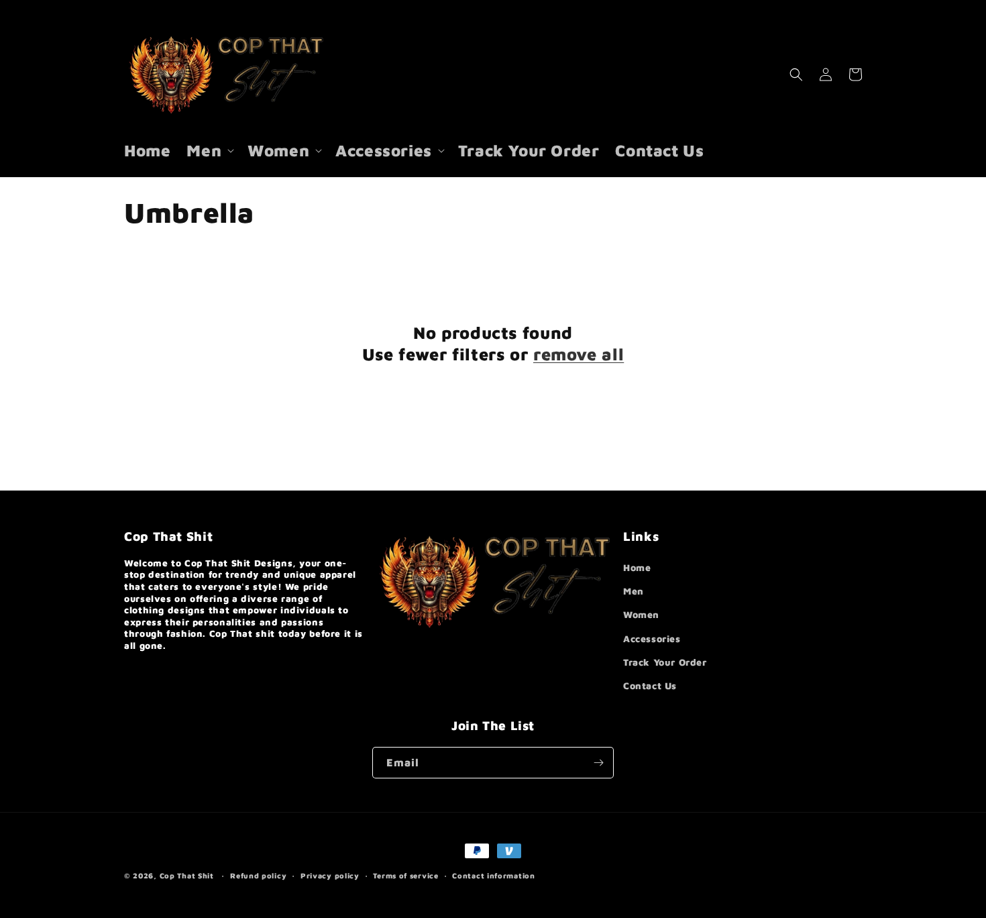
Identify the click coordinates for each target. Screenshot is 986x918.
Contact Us (650, 685)
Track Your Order (665, 662)
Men (633, 591)
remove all (578, 354)
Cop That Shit (187, 875)
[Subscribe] (598, 762)
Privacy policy (330, 875)
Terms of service (405, 875)
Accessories (652, 638)
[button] (208, 150)
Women (641, 614)
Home (637, 567)
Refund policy (258, 875)
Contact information (493, 875)
